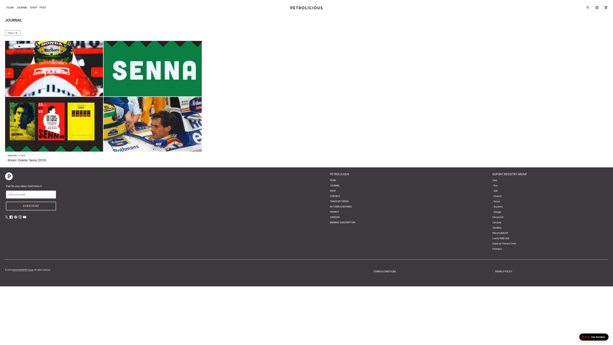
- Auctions (497, 206)
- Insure (496, 201)
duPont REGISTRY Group (22, 270)
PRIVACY (334, 212)
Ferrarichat (497, 217)
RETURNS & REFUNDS (341, 206)
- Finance (497, 196)
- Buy (495, 185)
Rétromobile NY (500, 233)
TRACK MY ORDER (339, 201)
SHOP (33, 7)
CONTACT (335, 196)
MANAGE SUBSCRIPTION (342, 222)
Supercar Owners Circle (504, 243)
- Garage (496, 212)
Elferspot (497, 249)
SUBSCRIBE (31, 205)
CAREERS (335, 217)
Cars (494, 180)
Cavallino (497, 227)
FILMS (10, 7)
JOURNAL (22, 7)
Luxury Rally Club (500, 238)
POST (43, 7)
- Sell (494, 191)
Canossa (496, 222)
